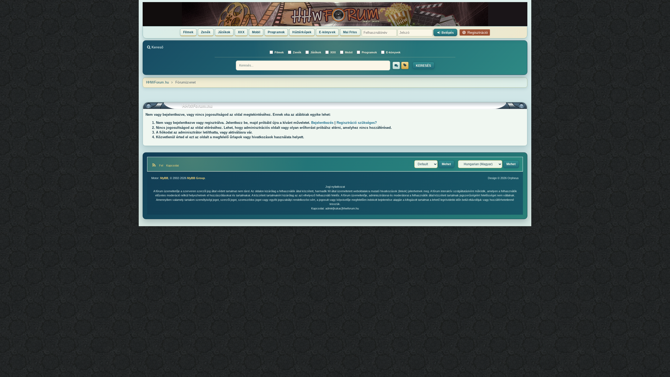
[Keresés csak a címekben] (405, 65)
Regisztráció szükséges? (357, 123)
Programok (276, 32)
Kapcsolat (172, 165)
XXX (241, 32)
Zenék (205, 32)
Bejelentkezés (322, 123)
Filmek (188, 32)
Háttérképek (301, 32)
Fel (162, 165)
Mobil (256, 32)
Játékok (224, 32)
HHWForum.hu (157, 82)
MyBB (164, 178)
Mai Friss (350, 32)
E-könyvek (327, 32)
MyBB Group (196, 178)
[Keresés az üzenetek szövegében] (396, 65)
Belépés (447, 33)
